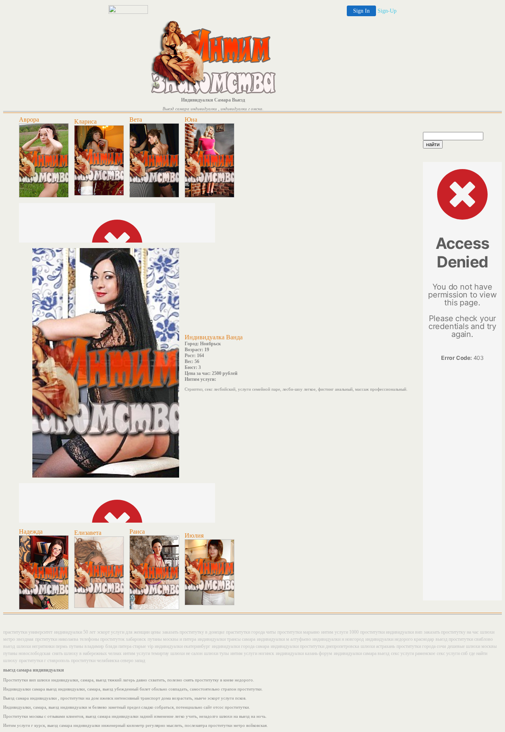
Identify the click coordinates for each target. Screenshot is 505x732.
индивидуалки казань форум (304, 653)
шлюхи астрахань (378, 646)
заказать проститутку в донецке (193, 632)
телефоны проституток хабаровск (113, 639)
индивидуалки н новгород (338, 639)
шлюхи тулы (216, 653)
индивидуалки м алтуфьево (284, 639)
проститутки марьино (298, 632)
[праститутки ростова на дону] (44, 196)
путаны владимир (86, 646)
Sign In (361, 11)
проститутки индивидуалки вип (391, 632)
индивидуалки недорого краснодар (399, 639)
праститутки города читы (251, 632)
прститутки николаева (56, 639)
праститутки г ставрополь (44, 660)
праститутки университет (27, 632)
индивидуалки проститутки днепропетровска (315, 646)
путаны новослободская (26, 653)
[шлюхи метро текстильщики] (209, 196)
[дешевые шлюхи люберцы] (154, 608)
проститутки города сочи (421, 646)
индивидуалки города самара (240, 646)
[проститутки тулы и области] (209, 603)
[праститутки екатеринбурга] (99, 606)
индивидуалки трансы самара (226, 639)
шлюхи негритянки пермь (42, 646)
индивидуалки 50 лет (74, 632)
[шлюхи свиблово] (99, 194)
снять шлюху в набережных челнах (87, 653)
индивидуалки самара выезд (361, 653)
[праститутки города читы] (154, 196)
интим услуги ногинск (252, 653)
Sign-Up (387, 11)
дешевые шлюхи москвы (472, 646)
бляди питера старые (125, 646)
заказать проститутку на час (451, 632)
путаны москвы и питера (172, 639)
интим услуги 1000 (340, 632)
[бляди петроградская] (44, 608)
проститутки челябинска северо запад (108, 660)
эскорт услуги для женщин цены (129, 632)
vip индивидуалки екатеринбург (179, 646)
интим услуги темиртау (146, 653)
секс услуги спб (452, 653)
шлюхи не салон (186, 653)
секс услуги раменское (413, 653)
